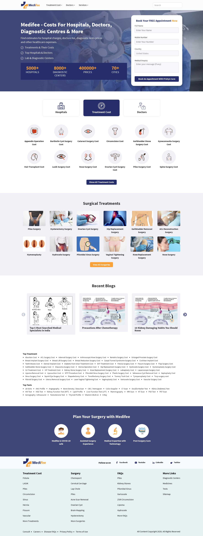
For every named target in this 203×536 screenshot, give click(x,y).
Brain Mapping (77, 510)
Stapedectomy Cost (76, 376)
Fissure (26, 510)
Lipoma (120, 504)
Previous (22, 314)
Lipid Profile (78, 391)
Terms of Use (82, 531)
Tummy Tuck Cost (121, 376)
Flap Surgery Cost (165, 363)
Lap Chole (75, 488)
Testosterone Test (57, 395)
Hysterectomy (77, 515)
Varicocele (122, 494)
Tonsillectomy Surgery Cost (99, 376)
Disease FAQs (50, 531)
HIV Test (28, 391)
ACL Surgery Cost (48, 357)
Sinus (25, 499)
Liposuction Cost (54, 373)
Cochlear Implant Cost (148, 360)
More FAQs (122, 515)
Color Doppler (112, 388)
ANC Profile (40, 388)
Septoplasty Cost (168, 373)
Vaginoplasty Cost (109, 379)
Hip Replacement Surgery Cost (112, 367)
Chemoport (76, 478)
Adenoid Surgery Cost (67, 357)
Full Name (139, 26)
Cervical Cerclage (79, 483)
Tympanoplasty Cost (141, 376)
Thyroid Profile (75, 395)
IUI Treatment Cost (33, 370)
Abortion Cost (31, 357)
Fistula (26, 478)
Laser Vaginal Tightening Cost (86, 379)
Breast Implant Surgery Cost (36, 360)
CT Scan (124, 388)
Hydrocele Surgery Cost (139, 367)
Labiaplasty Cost (127, 370)
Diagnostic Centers (171, 478)
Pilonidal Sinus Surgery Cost (97, 373)
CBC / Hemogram (95, 388)
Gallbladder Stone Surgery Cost (38, 367)
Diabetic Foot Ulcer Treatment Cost (78, 363)
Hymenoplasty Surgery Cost (164, 367)
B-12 (97, 395)
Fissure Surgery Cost (146, 363)
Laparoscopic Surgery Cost (149, 370)
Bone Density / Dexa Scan (73, 388)
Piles (25, 488)
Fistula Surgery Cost (126, 363)
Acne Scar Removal (79, 499)
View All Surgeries (101, 264)
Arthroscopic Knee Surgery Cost (93, 357)
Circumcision (29, 494)
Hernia (26, 504)
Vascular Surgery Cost (152, 379)
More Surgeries (78, 521)
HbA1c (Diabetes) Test (160, 388)
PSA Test (152, 391)
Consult (26, 531)
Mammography (116, 391)
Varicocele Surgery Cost (130, 379)
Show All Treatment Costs (101, 182)
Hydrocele (122, 510)
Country (138, 49)
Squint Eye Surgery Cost (54, 376)
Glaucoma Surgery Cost (64, 367)
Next (184, 314)
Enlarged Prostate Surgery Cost (144, 357)
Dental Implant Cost (52, 363)
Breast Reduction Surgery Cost (87, 360)
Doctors (69, 5)
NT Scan (141, 391)
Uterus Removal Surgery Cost (58, 379)
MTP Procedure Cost (73, 373)
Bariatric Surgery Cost (119, 357)
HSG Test (39, 391)
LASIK (25, 483)
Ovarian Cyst (76, 504)
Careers (37, 531)
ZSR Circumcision (125, 499)
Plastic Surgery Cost (120, 373)
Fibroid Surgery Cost (33, 379)
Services (83, 5)
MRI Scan (130, 391)
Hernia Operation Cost (87, 367)
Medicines (167, 483)
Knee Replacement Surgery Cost (103, 370)
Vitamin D (89, 395)
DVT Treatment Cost (105, 363)
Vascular (27, 515)
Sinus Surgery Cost (33, 376)
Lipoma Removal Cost (34, 373)
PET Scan (163, 391)
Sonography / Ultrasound (35, 395)
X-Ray (104, 395)
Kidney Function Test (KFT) (58, 391)
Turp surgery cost (161, 376)
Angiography (54, 388)
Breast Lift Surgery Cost (61, 360)
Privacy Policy (66, 531)
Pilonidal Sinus (124, 488)
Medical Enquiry (141, 60)
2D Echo (28, 388)
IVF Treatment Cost (52, 370)
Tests (165, 488)
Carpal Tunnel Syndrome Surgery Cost (120, 360)
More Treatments (31, 521)
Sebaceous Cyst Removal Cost (145, 373)
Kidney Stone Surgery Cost (75, 370)
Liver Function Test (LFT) (96, 391)
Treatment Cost (53, 5)
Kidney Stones (124, 483)
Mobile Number (141, 37)
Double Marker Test (140, 388)
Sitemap (167, 494)
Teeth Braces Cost (32, 363)
